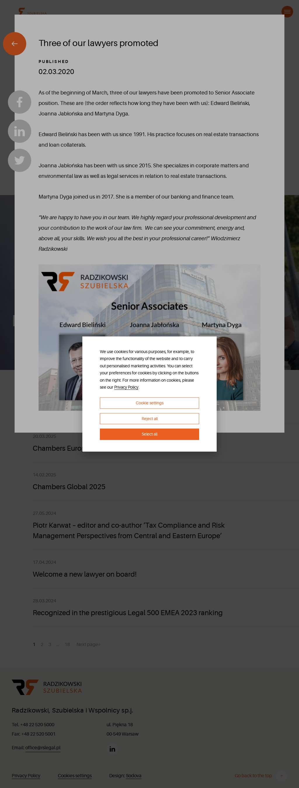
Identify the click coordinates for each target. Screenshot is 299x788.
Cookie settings (150, 403)
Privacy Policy (126, 387)
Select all (149, 434)
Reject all (150, 418)
